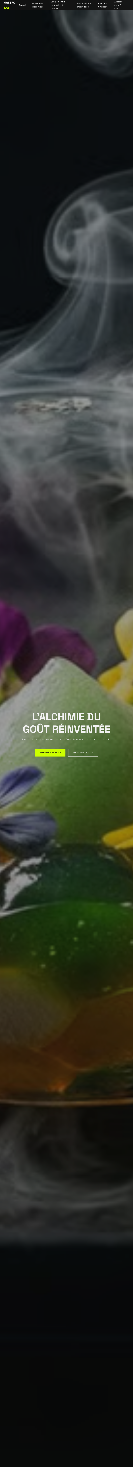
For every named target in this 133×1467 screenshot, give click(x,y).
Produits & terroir (102, 5)
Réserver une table (50, 752)
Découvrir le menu (83, 752)
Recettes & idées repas (37, 5)
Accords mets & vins (118, 5)
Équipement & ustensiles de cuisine (58, 5)
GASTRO (9, 5)
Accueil (22, 5)
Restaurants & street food (84, 5)
